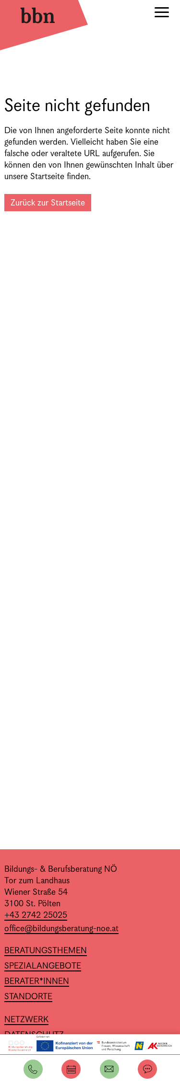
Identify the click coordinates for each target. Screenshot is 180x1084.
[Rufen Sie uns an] (33, 1069)
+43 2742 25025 (35, 915)
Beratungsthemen (45, 951)
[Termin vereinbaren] (71, 1069)
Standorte (28, 997)
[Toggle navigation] (161, 14)
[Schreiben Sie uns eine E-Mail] (109, 1069)
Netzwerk (26, 1020)
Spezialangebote (42, 966)
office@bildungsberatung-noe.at (61, 929)
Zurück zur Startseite (48, 203)
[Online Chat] (147, 1069)
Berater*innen (36, 981)
